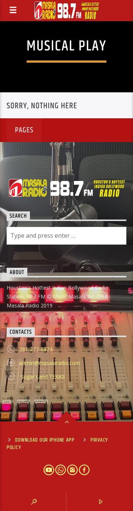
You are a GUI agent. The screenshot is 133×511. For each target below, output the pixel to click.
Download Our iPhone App (45, 440)
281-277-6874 (35, 349)
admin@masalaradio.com (49, 362)
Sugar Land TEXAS (42, 376)
